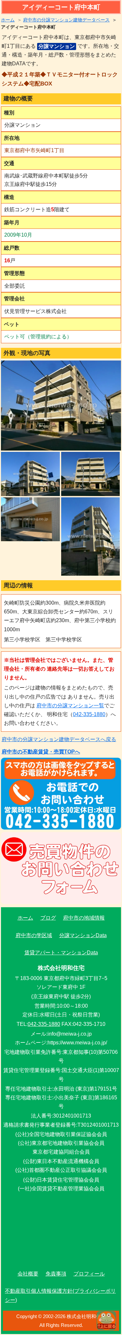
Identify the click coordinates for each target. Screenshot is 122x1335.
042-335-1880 (89, 714)
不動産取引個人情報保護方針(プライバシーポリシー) (60, 1295)
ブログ (48, 918)
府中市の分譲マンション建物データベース (66, 19)
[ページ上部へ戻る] (106, 1320)
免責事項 (56, 1273)
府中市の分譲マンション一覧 (70, 705)
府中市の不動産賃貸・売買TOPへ (41, 751)
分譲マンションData (83, 935)
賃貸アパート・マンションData (61, 952)
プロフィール (89, 1273)
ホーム (8, 19)
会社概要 (28, 1273)
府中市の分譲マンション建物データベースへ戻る (59, 739)
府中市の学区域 (34, 935)
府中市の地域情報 (84, 918)
